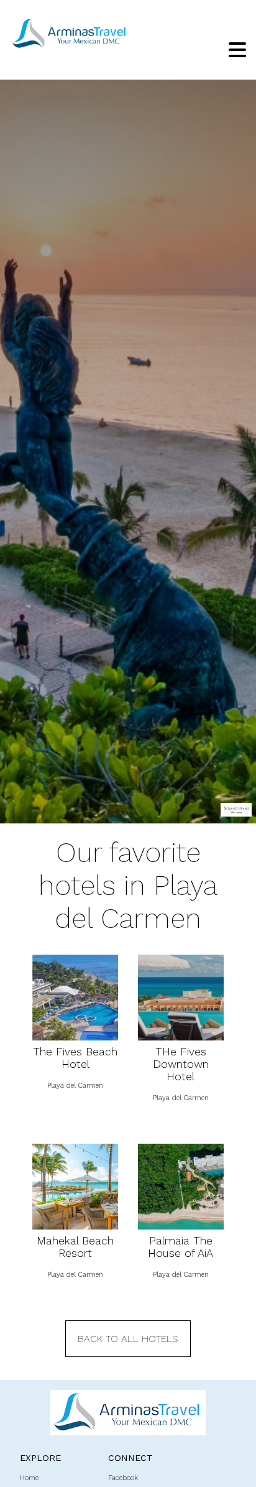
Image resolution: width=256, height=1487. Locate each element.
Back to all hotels (128, 1339)
